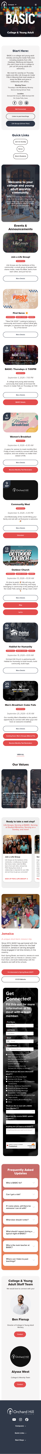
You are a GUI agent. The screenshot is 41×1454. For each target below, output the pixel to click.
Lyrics (21, 612)
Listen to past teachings (20, 116)
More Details (20, 278)
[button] (20, 1183)
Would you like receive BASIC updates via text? (19, 1117)
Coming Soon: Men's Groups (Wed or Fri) (20, 736)
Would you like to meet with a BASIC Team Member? (19, 1107)
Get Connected (20, 109)
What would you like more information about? (19, 1073)
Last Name (11, 1030)
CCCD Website (20, 979)
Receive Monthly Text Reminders (20, 470)
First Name (11, 1022)
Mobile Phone (12, 1046)
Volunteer (20, 535)
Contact (20, 1334)
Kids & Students (20, 156)
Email (9, 1038)
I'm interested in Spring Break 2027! (20, 972)
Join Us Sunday (20, 142)
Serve (20, 149)
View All (20, 754)
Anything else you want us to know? (18, 1126)
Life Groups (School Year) (20, 123)
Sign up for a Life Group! (15, 879)
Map (20, 605)
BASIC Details (20, 402)
